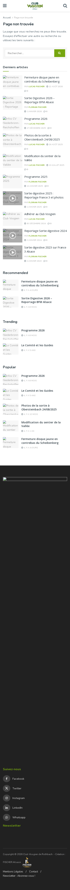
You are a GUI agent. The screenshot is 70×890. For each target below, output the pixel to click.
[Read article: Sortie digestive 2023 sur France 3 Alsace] (12, 252)
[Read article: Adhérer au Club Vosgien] (12, 219)
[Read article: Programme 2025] (12, 182)
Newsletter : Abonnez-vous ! (19, 876)
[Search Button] (65, 6)
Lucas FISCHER (37, 86)
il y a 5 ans (29, 350)
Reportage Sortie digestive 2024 (45, 231)
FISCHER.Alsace (12, 862)
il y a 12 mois (30, 414)
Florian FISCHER (37, 107)
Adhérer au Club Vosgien (40, 214)
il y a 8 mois (30, 307)
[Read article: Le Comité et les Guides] (10, 348)
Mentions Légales (13, 871)
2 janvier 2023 (34, 261)
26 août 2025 (55, 144)
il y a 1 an (28, 431)
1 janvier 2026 (34, 111)
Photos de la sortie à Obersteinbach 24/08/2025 (42, 137)
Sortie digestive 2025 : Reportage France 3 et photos (44, 195)
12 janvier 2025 (34, 186)
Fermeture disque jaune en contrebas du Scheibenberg (42, 79)
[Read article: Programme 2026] (12, 124)
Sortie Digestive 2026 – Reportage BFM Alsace (39, 100)
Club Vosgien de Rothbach (37, 854)
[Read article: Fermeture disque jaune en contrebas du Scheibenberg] (12, 82)
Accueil (7, 17)
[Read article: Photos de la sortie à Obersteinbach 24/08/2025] (12, 140)
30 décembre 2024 (36, 223)
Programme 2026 (35, 119)
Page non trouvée (23, 17)
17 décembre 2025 (36, 128)
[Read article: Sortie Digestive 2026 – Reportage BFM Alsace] (12, 103)
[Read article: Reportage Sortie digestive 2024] (12, 236)
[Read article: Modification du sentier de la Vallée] (12, 161)
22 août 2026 (55, 86)
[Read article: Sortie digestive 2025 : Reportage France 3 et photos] (12, 198)
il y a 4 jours (30, 290)
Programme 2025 (35, 177)
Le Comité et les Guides (37, 345)
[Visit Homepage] (35, 6)
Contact (33, 871)
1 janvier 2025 (34, 207)
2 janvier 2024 (34, 240)
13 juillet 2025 (56, 165)
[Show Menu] (5, 6)
